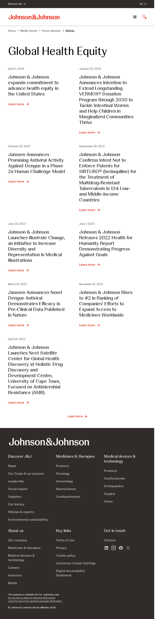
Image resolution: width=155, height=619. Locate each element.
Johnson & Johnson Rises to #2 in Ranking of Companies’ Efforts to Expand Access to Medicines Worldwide (105, 303)
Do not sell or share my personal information (31, 597)
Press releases (51, 31)
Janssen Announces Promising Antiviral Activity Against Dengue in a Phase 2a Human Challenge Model (36, 162)
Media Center (29, 31)
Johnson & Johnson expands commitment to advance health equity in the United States (33, 85)
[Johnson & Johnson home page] (34, 16)
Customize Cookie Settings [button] (76, 563)
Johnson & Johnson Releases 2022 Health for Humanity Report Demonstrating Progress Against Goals (106, 243)
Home (12, 31)
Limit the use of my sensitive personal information (35, 601)
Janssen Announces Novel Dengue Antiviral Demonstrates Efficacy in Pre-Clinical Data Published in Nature (36, 303)
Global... (70, 30)
